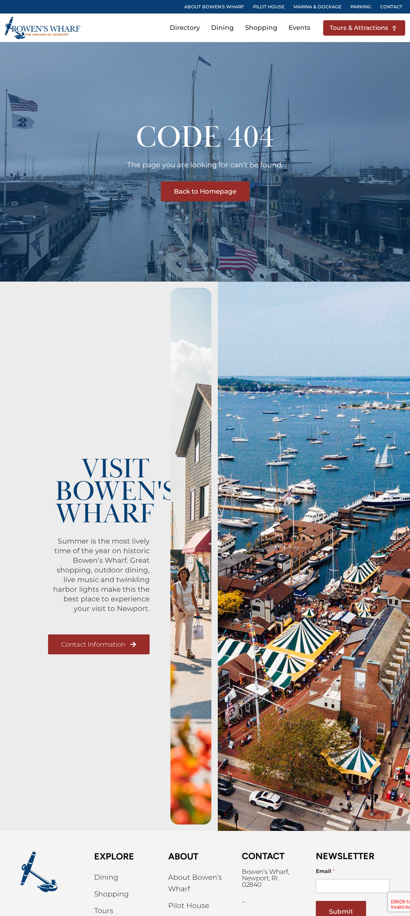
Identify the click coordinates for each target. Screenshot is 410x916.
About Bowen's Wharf (214, 7)
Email (325, 871)
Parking (360, 7)
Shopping (261, 27)
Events (299, 27)
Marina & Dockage (317, 7)
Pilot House (188, 905)
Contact (391, 7)
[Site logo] (44, 27)
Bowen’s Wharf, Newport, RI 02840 (265, 878)
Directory (185, 27)
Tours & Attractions (360, 27)
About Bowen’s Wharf (195, 883)
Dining (222, 27)
